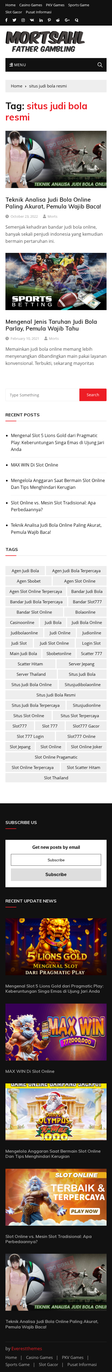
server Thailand (31, 674)
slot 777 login (30, 736)
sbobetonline (58, 653)
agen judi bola (25, 570)
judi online (60, 632)
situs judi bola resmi (56, 695)
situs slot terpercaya (80, 715)
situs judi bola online (31, 684)
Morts (52, 216)
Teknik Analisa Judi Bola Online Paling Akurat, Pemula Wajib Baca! (53, 203)
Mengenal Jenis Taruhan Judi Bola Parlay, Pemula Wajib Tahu (51, 325)
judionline (91, 632)
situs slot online (28, 715)
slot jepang (20, 746)
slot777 (20, 726)
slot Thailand (56, 777)
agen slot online (79, 581)
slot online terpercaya (33, 767)
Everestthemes (26, 1349)
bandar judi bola (86, 591)
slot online (51, 746)
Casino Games (30, 5)
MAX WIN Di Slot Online (34, 465)
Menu (19, 64)
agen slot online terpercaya (36, 591)
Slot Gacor (13, 12)
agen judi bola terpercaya (76, 570)
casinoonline (22, 622)
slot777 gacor (86, 726)
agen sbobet (29, 581)
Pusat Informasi (38, 12)
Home (10, 5)
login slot (91, 643)
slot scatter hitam (83, 767)
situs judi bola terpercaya (36, 705)
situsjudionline (87, 705)
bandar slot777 (87, 601)
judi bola (53, 622)
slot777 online (81, 736)
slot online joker (86, 746)
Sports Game (78, 5)
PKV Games (55, 5)
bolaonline (85, 612)
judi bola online (87, 622)
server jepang (81, 664)
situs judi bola (82, 674)
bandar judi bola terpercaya (36, 601)
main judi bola (23, 653)
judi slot (19, 643)
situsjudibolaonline (83, 684)
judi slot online (54, 643)
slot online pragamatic (56, 757)
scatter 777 (91, 653)
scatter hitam (30, 664)
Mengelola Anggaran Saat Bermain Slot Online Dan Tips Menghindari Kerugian (58, 483)
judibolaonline (24, 632)
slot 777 (50, 726)
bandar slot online (34, 612)
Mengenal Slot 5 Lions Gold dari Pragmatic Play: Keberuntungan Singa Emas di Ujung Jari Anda (57, 442)
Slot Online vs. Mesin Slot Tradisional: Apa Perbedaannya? (53, 506)
